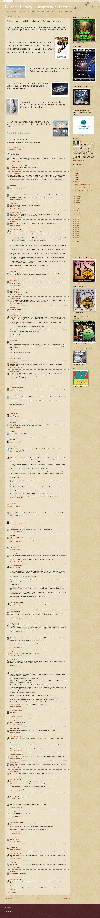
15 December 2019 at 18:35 (16, 724)
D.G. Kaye (12, 651)
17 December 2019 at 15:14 (16, 798)
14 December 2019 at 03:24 (16, 561)
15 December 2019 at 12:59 (16, 716)
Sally (11, 845)
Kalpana (11, 862)
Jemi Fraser (12, 307)
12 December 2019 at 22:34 (16, 409)
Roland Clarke (13, 762)
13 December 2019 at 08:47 (16, 499)
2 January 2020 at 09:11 (15, 889)
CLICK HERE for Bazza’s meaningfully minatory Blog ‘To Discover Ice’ (26, 540)
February (78, 214)
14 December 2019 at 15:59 (16, 618)
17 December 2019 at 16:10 (16, 807)
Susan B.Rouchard (14, 298)
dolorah (11, 837)
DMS (11, 802)
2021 (76, 177)
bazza (11, 535)
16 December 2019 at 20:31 (16, 758)
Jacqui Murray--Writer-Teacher (16, 527)
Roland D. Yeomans (14, 212)
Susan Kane (12, 659)
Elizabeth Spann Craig (15, 710)
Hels (11, 156)
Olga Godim (12, 413)
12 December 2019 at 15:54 (16, 276)
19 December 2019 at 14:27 (16, 833)
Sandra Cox (12, 795)
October (77, 198)
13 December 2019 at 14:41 (16, 515)
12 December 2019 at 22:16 (16, 390)
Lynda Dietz (12, 221)
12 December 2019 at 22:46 (16, 418)
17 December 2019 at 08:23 (16, 790)
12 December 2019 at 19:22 (16, 336)
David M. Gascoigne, (14, 173)
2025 (76, 169)
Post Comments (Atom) (16, 901)
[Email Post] (27, 147)
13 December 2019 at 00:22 (16, 435)
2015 (76, 225)
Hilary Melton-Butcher (15, 229)
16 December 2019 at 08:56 (16, 750)
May (77, 208)
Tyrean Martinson (14, 771)
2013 (76, 229)
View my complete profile (78, 160)
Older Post (67, 898)
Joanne (11, 185)
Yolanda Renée (13, 371)
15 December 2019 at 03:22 (16, 666)
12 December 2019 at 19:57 (16, 358)
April (77, 210)
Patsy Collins (13, 720)
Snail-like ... (77, 194)
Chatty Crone (13, 203)
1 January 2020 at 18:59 (15, 875)
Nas (11, 431)
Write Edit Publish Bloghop (15, 149)
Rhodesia (12, 271)
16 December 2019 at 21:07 (16, 767)
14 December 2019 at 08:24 (16, 598)
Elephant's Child (13, 289)
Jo (10, 193)
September (78, 200)
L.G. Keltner (12, 362)
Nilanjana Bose (13, 611)
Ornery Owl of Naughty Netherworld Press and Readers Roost (24, 623)
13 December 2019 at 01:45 (16, 442)
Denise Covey (13, 395)
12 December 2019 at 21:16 (16, 367)
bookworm (12, 422)
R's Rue (11, 503)
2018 (76, 219)
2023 (76, 173)
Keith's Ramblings (14, 511)
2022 (76, 175)
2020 (76, 179)
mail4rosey (12, 447)
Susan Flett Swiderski (15, 636)
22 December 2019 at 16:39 (16, 858)
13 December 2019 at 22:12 (16, 549)
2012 (76, 231)
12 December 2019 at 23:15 (16, 427)
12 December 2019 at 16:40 (16, 285)
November (78, 196)
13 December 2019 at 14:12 (16, 506)
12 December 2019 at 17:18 (16, 294)
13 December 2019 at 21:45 (16, 541)
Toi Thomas (12, 871)
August (77, 202)
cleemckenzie (13, 280)
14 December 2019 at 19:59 (16, 647)
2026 (76, 167)
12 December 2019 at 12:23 (16, 181)
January (77, 216)
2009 (76, 237)
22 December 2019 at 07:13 (16, 849)
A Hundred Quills (14, 811)
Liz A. (11, 439)
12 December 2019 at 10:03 (16, 169)
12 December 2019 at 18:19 (16, 303)
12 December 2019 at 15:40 (16, 267)
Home (38, 898)
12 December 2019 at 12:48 (16, 188)
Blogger (56, 915)
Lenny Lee (12, 553)
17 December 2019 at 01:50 (16, 775)
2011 (76, 233)
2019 (76, 181)
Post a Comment (12, 892)
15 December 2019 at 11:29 (15, 706)
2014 (76, 227)
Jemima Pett (12, 546)
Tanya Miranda (13, 728)
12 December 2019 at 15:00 (16, 217)
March (77, 212)
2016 (76, 223)
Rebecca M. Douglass (15, 387)
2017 (76, 221)
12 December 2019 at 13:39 (16, 208)
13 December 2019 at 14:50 (16, 523)
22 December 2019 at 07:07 (16, 841)
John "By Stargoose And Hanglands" (18, 165)
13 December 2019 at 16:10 (16, 531)
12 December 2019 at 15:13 (16, 225)
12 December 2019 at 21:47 (16, 383)
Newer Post (8, 898)
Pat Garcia (12, 340)
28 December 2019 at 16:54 (16, 867)
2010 (76, 235)
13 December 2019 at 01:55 (16, 451)
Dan (11, 520)
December (78, 182)
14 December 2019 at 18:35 (16, 631)
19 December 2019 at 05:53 (16, 818)
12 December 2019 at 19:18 (16, 311)
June (77, 206)
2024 (76, 171)
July (77, 204)
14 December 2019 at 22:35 (16, 655)
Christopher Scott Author (15, 754)
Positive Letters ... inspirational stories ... (41, 7)
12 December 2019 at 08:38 (16, 161)
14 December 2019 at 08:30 (16, 607)
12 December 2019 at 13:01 (16, 199)
